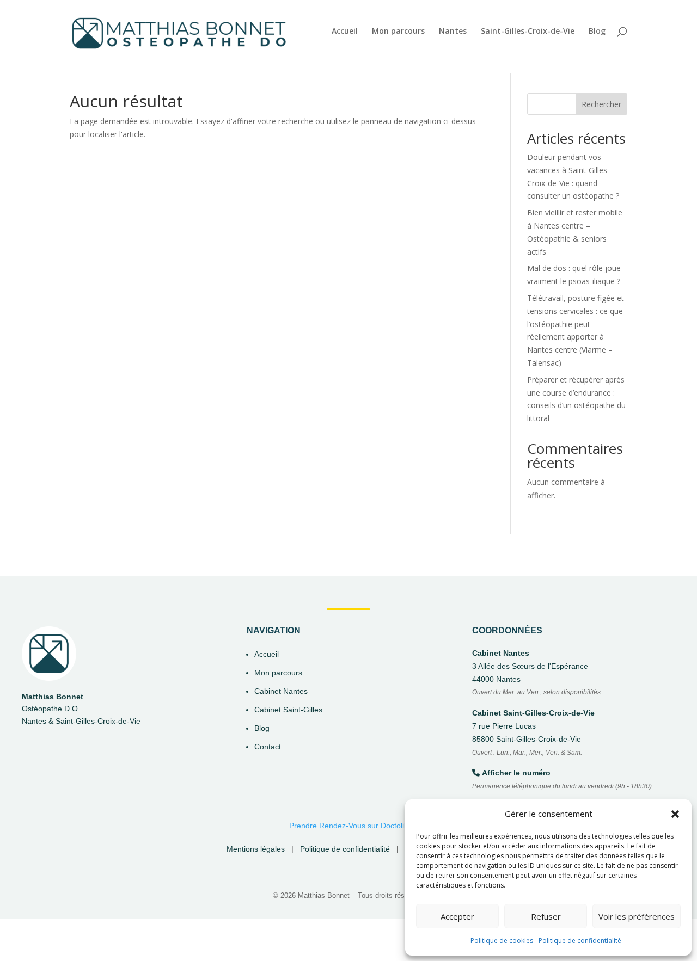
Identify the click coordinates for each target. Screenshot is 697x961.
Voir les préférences (636, 916)
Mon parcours (398, 31)
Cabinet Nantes (281, 691)
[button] (675, 814)
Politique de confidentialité (580, 940)
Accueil (345, 31)
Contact (267, 746)
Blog (597, 31)
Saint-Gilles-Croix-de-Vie (527, 31)
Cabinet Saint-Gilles (288, 709)
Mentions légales (256, 849)
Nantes (453, 31)
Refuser (546, 916)
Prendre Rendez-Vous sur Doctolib (348, 825)
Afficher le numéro (516, 772)
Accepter (457, 916)
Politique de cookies (501, 940)
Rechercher (601, 104)
